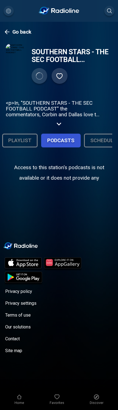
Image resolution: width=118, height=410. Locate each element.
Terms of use (18, 315)
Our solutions (18, 327)
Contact (12, 338)
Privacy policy (18, 291)
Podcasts (60, 140)
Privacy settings (20, 303)
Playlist (20, 140)
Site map (13, 350)
